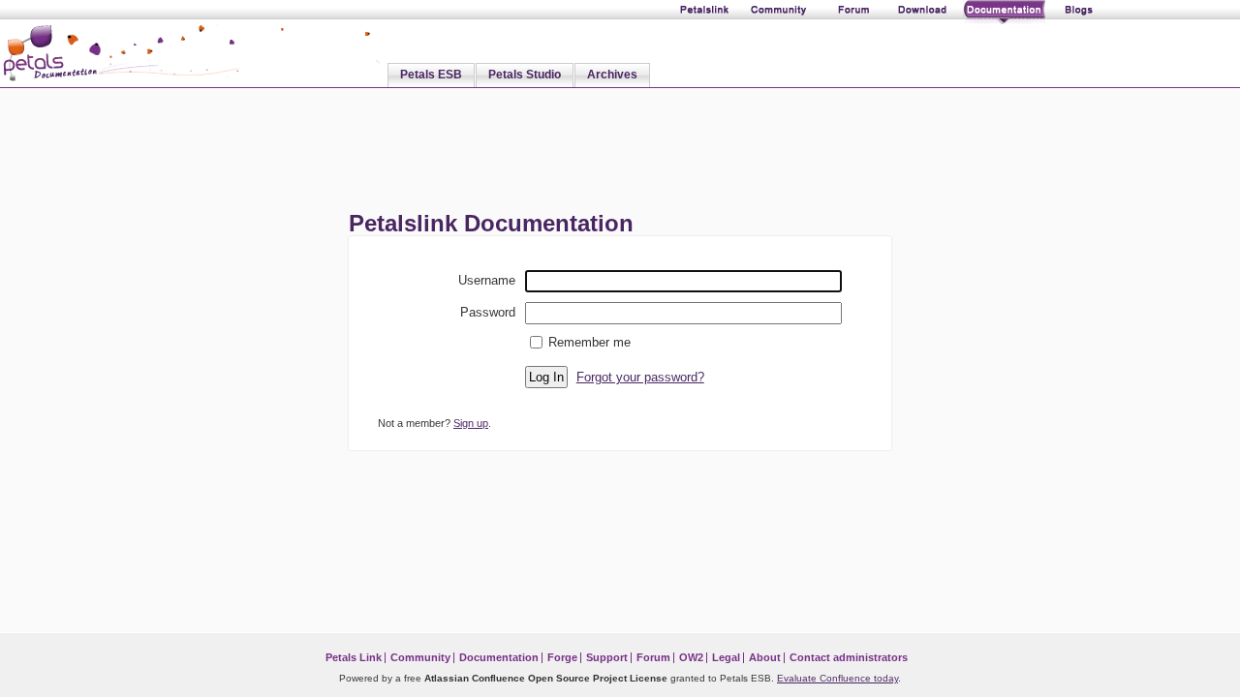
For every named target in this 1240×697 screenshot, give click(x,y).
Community (420, 657)
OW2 (691, 657)
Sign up (470, 423)
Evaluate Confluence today (837, 678)
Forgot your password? (640, 377)
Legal (726, 657)
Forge (562, 657)
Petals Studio (524, 74)
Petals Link (354, 657)
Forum (653, 657)
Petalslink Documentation (491, 223)
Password (487, 311)
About (765, 657)
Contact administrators (849, 657)
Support (607, 657)
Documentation (499, 657)
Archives (612, 74)
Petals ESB (431, 74)
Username (486, 280)
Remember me (589, 342)
